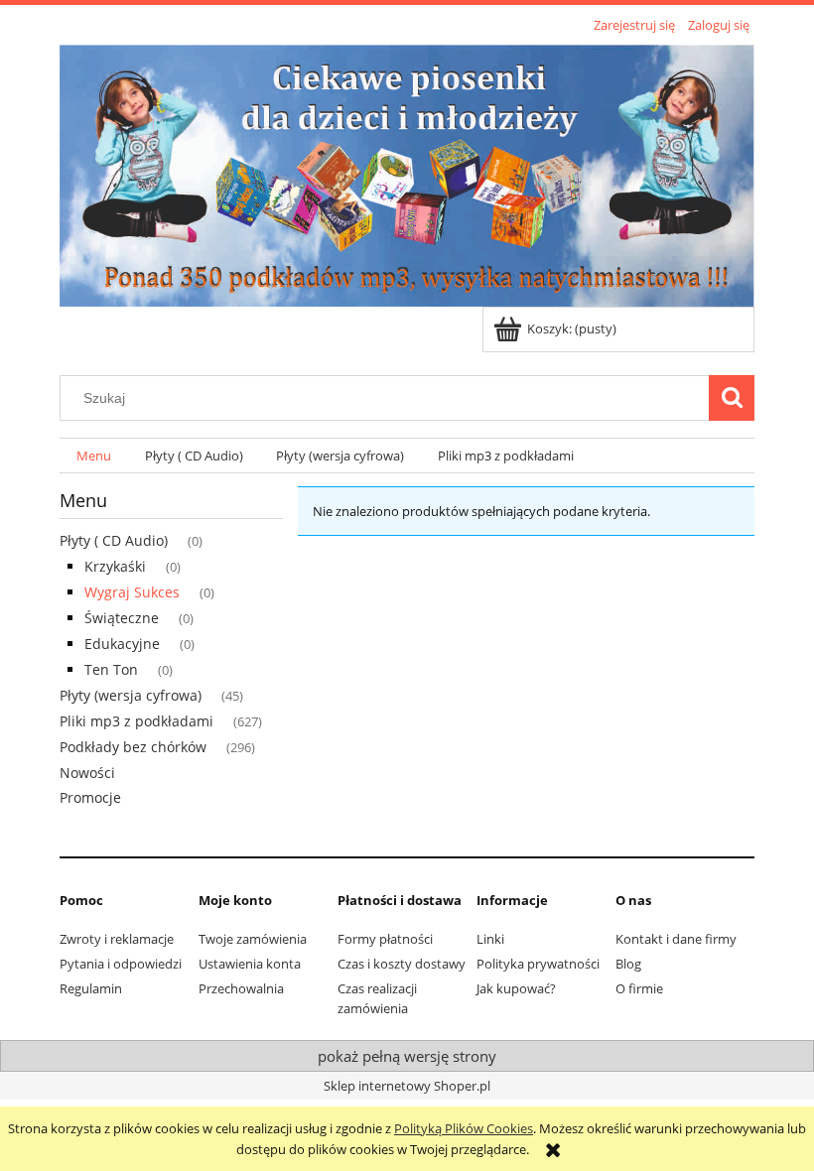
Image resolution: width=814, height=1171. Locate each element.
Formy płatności (385, 939)
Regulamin (91, 988)
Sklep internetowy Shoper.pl (407, 1086)
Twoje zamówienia (253, 939)
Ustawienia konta (250, 964)
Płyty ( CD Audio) (114, 540)
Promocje (90, 797)
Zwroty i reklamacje (117, 939)
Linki (490, 939)
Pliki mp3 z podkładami (136, 721)
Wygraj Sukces (132, 592)
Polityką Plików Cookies (463, 1128)
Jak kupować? (516, 988)
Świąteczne (121, 617)
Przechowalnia (241, 988)
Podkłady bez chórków (133, 746)
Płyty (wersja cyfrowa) (131, 695)
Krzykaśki (115, 566)
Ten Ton (111, 669)
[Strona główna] (407, 173)
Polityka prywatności (538, 964)
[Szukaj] (731, 398)
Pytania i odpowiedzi (121, 964)
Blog (628, 964)
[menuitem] (94, 456)
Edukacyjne (122, 643)
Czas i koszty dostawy (402, 964)
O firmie (639, 988)
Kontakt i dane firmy (676, 939)
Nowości (87, 772)
